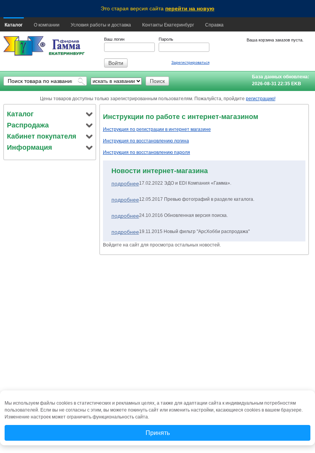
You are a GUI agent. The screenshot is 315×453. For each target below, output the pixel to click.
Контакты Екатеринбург (168, 25)
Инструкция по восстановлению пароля (146, 152)
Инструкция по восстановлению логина (146, 141)
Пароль (166, 39)
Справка (214, 25)
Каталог (14, 25)
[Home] (24, 46)
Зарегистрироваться (190, 62)
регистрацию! (260, 98)
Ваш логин (114, 39)
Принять (158, 433)
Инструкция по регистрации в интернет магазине (157, 129)
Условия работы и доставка (101, 25)
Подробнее (125, 183)
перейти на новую (189, 8)
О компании (47, 25)
